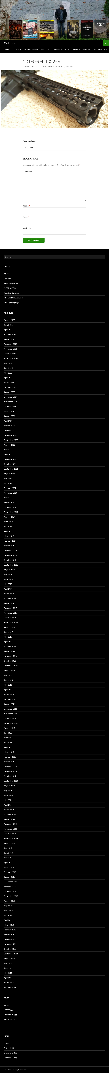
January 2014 (9, 819)
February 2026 (10, 334)
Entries (9, 1009)
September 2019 (11, 512)
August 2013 (9, 843)
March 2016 (9, 694)
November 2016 (10, 656)
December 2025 (10, 344)
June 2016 (8, 680)
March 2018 (9, 594)
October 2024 (10, 406)
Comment (27, 171)
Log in (6, 1005)
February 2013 (10, 872)
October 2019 (10, 507)
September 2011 (11, 954)
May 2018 (8, 584)
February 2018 (10, 598)
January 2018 (9, 603)
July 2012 (8, 906)
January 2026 (9, 339)
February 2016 (10, 699)
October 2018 (10, 560)
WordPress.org (10, 1019)
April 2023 (8, 421)
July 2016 (8, 675)
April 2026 (8, 329)
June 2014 (8, 795)
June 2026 (8, 325)
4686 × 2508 (42, 67)
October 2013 (10, 834)
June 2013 (8, 853)
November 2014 (10, 771)
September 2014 (11, 781)
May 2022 (8, 449)
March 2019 (9, 536)
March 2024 (9, 411)
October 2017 (10, 618)
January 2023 (9, 425)
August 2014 (9, 786)
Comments (10, 1014)
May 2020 (8, 497)
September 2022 (11, 440)
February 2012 (10, 930)
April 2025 (8, 377)
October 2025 (10, 353)
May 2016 (8, 685)
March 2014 (9, 810)
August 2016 (9, 670)
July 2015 (8, 733)
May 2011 (8, 973)
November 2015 (10, 714)
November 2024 (10, 401)
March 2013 (9, 867)
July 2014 (8, 790)
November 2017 (10, 613)
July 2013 (8, 848)
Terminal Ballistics (61, 49)
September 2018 (11, 565)
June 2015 (8, 738)
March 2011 (9, 982)
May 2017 (8, 637)
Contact (17, 49)
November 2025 (10, 349)
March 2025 (9, 382)
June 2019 (8, 521)
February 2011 (10, 987)
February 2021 (10, 488)
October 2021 (10, 464)
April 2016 (8, 690)
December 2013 (10, 824)
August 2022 (9, 445)
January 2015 (9, 762)
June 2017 (8, 632)
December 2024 (10, 397)
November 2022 (10, 435)
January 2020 (9, 502)
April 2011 (8, 978)
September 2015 (11, 723)
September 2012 (11, 896)
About (8, 49)
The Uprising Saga (100, 49)
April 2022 (8, 454)
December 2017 (10, 608)
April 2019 (8, 531)
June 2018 (8, 579)
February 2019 (10, 541)
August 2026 (9, 320)
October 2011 (10, 949)
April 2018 (8, 589)
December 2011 (10, 939)
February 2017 (10, 646)
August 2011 (9, 958)
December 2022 (10, 430)
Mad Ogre (9, 43)
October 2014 (10, 776)
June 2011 (8, 968)
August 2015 (9, 728)
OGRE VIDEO (45, 49)
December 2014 (10, 766)
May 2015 (8, 742)
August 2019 (9, 517)
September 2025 (11, 358)
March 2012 (9, 925)
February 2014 (10, 814)
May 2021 (8, 483)
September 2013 (11, 838)
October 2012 (10, 891)
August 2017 (9, 627)
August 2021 (9, 473)
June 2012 (8, 910)
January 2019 (9, 546)
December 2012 (10, 882)
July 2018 (8, 574)
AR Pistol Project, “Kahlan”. (61, 67)
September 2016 (11, 666)
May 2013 (8, 858)
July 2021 (8, 478)
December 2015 (10, 709)
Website (27, 228)
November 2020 (10, 493)
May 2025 (8, 373)
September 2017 (11, 622)
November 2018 (10, 555)
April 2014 (8, 805)
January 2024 (9, 416)
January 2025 (9, 392)
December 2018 (10, 550)
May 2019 (8, 526)
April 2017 (8, 642)
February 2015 (10, 757)
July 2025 (8, 363)
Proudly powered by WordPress (15, 1070)
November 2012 (10, 886)
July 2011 (8, 963)
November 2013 (10, 829)
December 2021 (10, 459)
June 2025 (8, 368)
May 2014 (8, 800)
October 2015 (10, 718)
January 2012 (9, 934)
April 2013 (8, 862)
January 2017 (9, 651)
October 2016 (10, 661)
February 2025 (10, 387)
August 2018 (9, 570)
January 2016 (9, 704)
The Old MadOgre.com (81, 49)
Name (26, 205)
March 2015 (9, 752)
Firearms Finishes (31, 49)
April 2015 (8, 747)
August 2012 (9, 901)
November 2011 (10, 944)
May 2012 (8, 915)
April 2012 (8, 920)
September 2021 (11, 469)
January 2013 (9, 877)
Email (26, 217)
